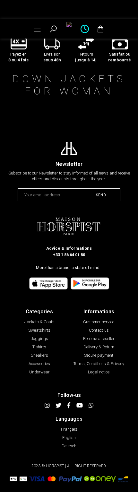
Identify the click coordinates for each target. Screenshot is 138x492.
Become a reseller (99, 338)
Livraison (52, 57)
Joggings (39, 338)
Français (69, 429)
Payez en (18, 57)
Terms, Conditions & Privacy (98, 363)
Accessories (39, 363)
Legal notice (98, 372)
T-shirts (39, 346)
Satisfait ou (119, 57)
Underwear (39, 372)
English (69, 437)
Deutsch (69, 445)
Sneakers (39, 355)
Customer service (98, 321)
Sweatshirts (39, 330)
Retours (86, 57)
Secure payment (98, 355)
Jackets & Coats (39, 321)
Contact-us (99, 330)
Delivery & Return (98, 346)
